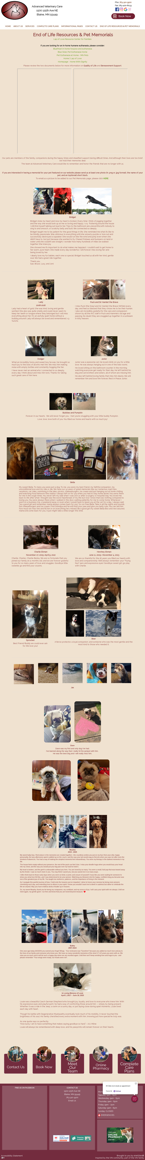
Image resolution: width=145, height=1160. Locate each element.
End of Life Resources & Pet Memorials (120, 26)
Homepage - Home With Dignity (72, 62)
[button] (134, 1099)
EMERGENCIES (107, 1115)
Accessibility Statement (12, 1156)
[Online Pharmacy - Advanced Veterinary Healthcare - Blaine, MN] (101, 1062)
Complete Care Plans (48, 26)
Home (8, 26)
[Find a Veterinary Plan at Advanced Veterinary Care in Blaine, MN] (61, 1138)
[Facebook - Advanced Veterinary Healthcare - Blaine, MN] (117, 9)
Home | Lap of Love (72, 58)
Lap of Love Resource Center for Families (72, 39)
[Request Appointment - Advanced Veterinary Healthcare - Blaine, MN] (44, 1062)
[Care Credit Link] (80, 1138)
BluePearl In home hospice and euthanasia (72, 49)
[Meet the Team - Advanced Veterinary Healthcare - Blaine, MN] (72, 1062)
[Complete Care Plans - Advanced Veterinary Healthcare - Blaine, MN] (129, 1062)
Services (29, 26)
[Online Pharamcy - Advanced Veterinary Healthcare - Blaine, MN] (120, 1135)
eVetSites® (139, 1155)
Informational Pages (72, 26)
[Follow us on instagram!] (121, 9)
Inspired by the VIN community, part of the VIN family (119, 1158)
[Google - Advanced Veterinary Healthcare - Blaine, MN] (125, 9)
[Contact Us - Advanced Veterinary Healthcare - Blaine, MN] (16, 1062)
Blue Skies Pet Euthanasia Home (72, 52)
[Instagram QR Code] (129, 9)
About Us (18, 26)
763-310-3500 (125, 2)
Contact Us (91, 26)
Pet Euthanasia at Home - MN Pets (72, 55)
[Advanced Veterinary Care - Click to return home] (14, 10)
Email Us (72, 1101)
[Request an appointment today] (123, 16)
